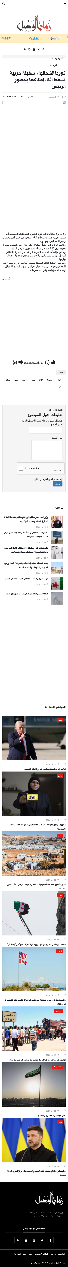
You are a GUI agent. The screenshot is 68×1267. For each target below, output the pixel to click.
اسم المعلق (56, 424)
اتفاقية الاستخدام (41, 1253)
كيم (16, 379)
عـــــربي (59, 1011)
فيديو (30, 1253)
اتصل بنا (17, 1253)
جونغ (8, 379)
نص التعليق (56, 437)
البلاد (58, 379)
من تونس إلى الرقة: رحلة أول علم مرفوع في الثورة (26, 579)
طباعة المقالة (7, 96)
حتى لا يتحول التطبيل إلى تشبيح (52, 1116)
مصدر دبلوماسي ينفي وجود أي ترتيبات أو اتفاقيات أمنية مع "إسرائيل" (36, 944)
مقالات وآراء (57, 1066)
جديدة (50, 379)
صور (24, 1253)
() (48, 361)
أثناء (41, 379)
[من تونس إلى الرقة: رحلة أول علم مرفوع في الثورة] (57, 588)
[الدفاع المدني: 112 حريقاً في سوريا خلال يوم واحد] (57, 603)
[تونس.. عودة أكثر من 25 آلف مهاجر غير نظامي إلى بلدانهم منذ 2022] (34, 1050)
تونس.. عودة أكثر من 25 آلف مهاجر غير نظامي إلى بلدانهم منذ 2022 (37, 1060)
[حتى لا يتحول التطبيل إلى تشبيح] (34, 1105)
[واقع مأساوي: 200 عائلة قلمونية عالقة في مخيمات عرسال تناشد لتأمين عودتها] (34, 874)
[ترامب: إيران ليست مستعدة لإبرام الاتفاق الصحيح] (34, 759)
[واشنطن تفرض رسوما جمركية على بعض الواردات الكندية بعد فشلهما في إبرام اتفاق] (34, 990)
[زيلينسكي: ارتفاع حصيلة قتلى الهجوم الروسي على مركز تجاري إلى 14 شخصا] (34, 1161)
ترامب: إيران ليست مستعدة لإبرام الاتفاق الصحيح (45, 769)
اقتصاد (59, 951)
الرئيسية (59, 58)
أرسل (57, 483)
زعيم (24, 379)
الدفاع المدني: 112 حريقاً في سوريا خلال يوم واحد (27, 594)
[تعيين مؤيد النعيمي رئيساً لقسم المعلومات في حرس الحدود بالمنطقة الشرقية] (57, 542)
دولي (60, 720)
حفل (33, 379)
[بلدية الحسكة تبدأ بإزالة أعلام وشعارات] (57, 573)
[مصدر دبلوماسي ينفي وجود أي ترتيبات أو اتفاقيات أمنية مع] (34, 934)
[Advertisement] (34, 195)
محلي (60, 776)
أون (59, 386)
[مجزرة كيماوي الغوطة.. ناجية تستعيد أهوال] (34, 815)
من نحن (53, 1253)
